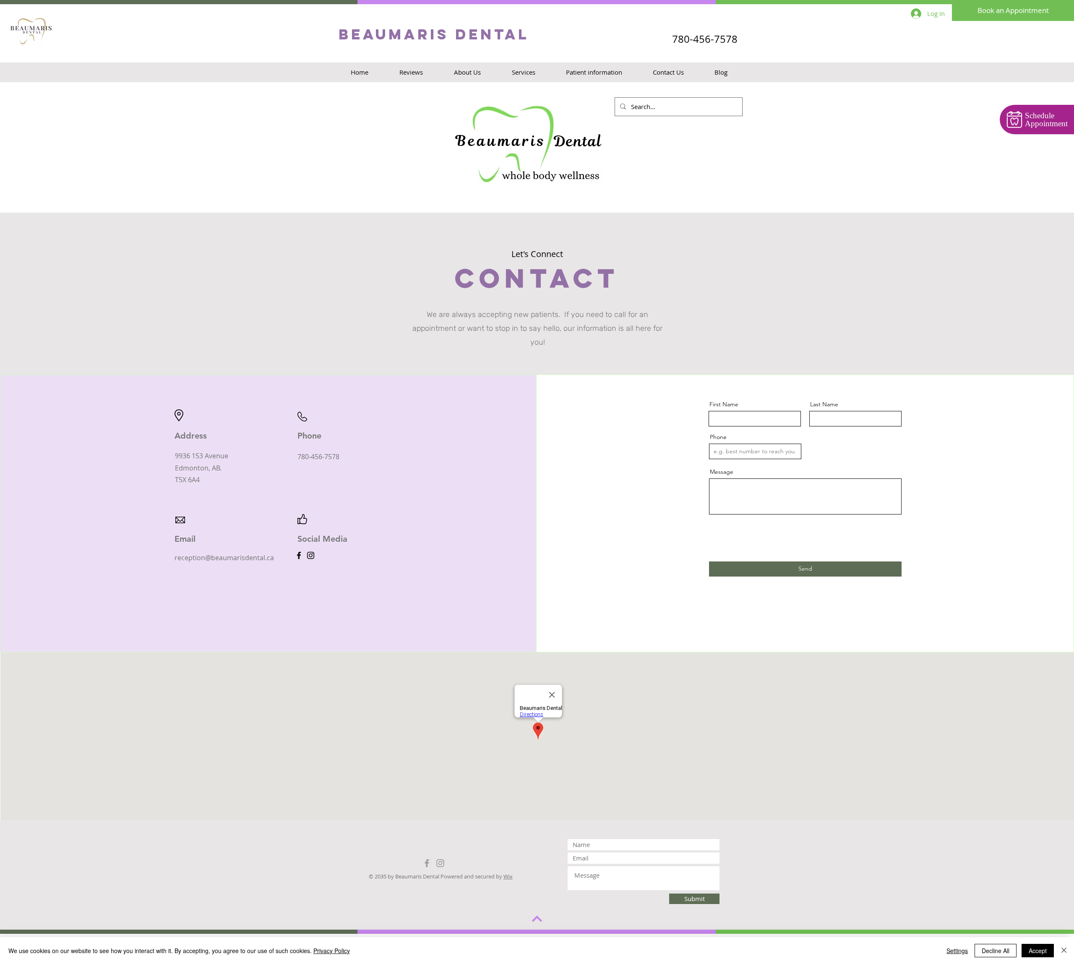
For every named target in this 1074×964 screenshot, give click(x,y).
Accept (1038, 950)
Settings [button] (957, 950)
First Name (723, 404)
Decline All (995, 950)
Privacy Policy (331, 950)
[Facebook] (299, 555)
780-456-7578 (705, 39)
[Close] (1064, 950)
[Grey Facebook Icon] (427, 863)
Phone (718, 437)
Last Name (824, 404)
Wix (508, 876)
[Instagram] (310, 555)
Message (721, 472)
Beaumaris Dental (434, 34)
